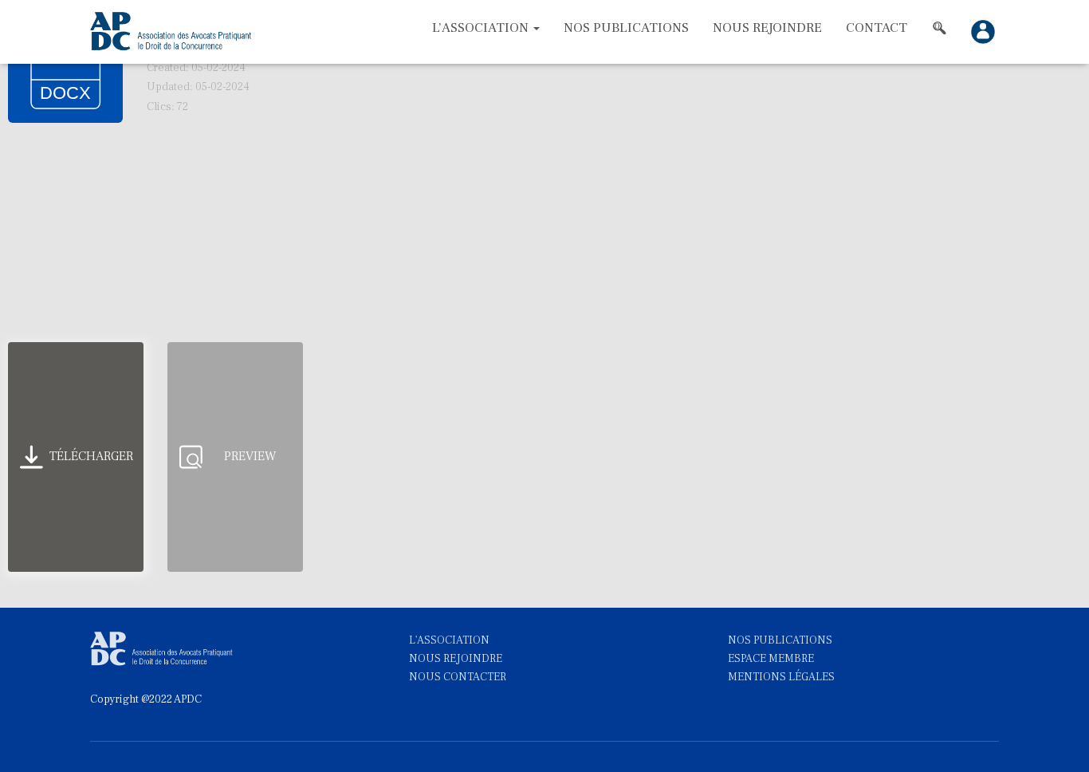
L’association (482, 28)
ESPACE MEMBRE (771, 659)
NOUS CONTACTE (454, 677)
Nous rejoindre (767, 28)
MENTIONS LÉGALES (781, 677)
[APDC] (171, 32)
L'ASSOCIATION (449, 640)
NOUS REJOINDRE (455, 659)
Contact (876, 28)
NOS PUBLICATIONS (780, 640)
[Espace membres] (979, 32)
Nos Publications (626, 28)
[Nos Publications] (939, 28)
